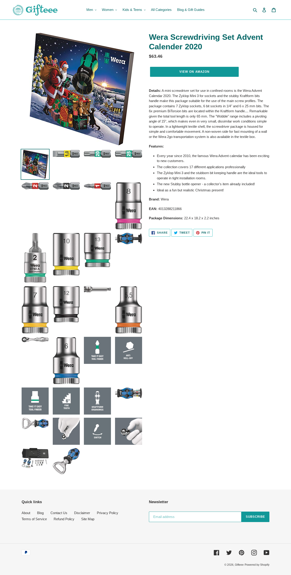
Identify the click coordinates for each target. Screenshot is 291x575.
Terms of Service (34, 519)
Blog (40, 513)
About (26, 513)
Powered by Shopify (257, 564)
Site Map (87, 519)
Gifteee (239, 564)
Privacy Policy (107, 513)
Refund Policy (64, 519)
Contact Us (58, 513)
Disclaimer (82, 513)
